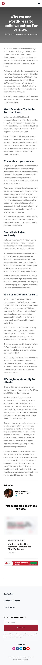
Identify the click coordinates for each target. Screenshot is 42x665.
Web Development (30, 34)
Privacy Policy (17, 659)
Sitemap (25, 659)
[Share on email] (32, 574)
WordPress (19, 34)
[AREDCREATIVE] (3, 3)
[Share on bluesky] (26, 574)
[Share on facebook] (10, 574)
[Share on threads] (15, 574)
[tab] (21, 594)
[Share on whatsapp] (24, 574)
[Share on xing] (29, 574)
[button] (38, 3)
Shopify (22, 540)
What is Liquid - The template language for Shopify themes (19, 547)
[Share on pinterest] (18, 574)
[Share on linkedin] (21, 574)
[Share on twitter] (12, 574)
